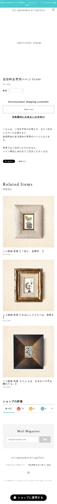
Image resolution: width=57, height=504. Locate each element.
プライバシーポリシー (15, 465)
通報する (22, 161)
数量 (5, 90)
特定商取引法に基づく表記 (39, 465)
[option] (28, 42)
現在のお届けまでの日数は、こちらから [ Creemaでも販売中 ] (28, 4)
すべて (8, 408)
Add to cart (28, 109)
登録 (45, 439)
